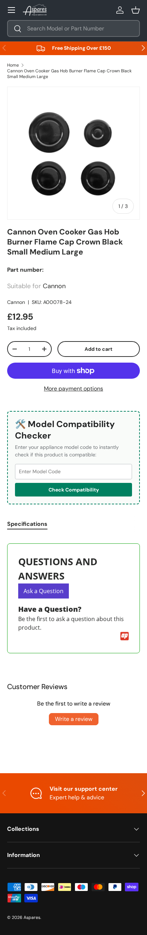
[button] (135, 10)
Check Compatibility (74, 489)
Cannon (16, 302)
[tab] (27, 524)
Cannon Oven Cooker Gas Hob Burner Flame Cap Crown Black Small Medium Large (69, 73)
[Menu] (11, 10)
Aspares (32, 917)
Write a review (73, 719)
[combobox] (73, 28)
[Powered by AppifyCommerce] (124, 636)
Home (13, 65)
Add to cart (98, 349)
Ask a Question (44, 591)
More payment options (73, 388)
